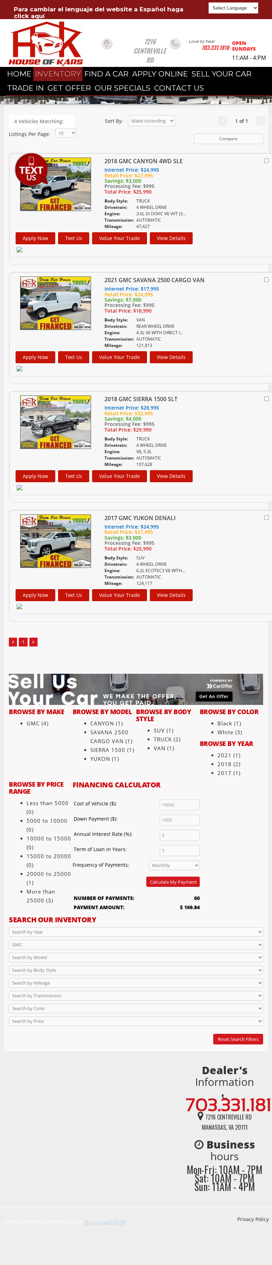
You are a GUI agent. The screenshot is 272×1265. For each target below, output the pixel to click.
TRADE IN (25, 88)
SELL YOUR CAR (221, 73)
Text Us (73, 238)
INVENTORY (58, 73)
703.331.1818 (215, 47)
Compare (228, 139)
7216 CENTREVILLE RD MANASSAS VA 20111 (150, 59)
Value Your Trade (119, 238)
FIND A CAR (106, 73)
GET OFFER (69, 88)
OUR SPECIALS (123, 88)
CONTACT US (179, 88)
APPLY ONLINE (160, 73)
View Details (171, 238)
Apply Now (35, 238)
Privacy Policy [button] (253, 1219)
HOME (19, 73)
